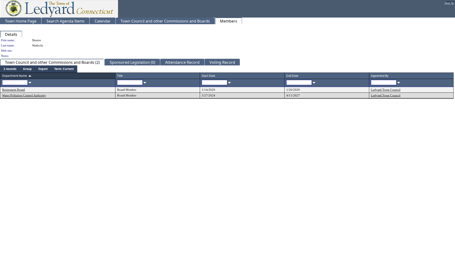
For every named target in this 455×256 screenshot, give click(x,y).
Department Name (14, 76)
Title (120, 76)
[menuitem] (10, 69)
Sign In (449, 3)
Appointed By (379, 76)
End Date (292, 76)
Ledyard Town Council (385, 89)
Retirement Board (13, 89)
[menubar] (38, 69)
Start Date (208, 76)
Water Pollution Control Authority (24, 95)
